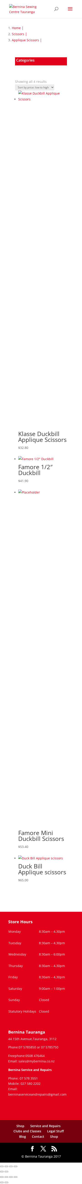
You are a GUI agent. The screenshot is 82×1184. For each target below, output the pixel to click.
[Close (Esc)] (15, 1166)
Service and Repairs (45, 1126)
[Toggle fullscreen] (6, 1166)
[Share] (11, 1166)
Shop (20, 1126)
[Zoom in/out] (2, 1166)
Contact (38, 1136)
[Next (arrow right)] (6, 1171)
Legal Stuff (55, 1131)
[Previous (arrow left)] (2, 1171)
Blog (22, 1136)
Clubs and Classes (27, 1131)
